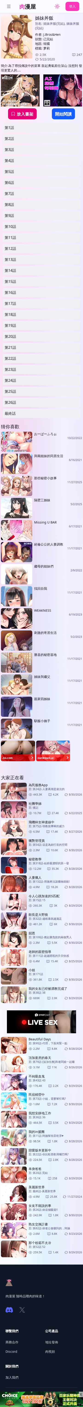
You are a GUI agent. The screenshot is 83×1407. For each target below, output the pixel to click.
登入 (72, 6)
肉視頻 (50, 1351)
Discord (11, 1351)
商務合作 (12, 1342)
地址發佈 (51, 1342)
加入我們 (12, 1377)
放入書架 (25, 114)
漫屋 (27, 6)
